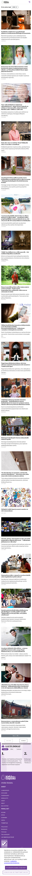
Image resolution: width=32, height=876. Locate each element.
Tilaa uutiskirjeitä (5, 834)
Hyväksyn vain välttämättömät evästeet (16, 872)
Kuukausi (19, 749)
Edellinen (8, 740)
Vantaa (3, 820)
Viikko (11, 749)
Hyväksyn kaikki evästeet (16, 868)
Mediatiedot (4, 829)
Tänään (5, 749)
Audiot (3, 800)
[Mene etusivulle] (8, 778)
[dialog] (16, 862)
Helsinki (3, 812)
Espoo (3, 815)
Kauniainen (4, 817)
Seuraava (23, 740)
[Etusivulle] (5, 2)
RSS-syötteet (4, 806)
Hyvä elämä (4, 793)
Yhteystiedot (4, 826)
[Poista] (16, 7)
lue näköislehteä (7, 837)
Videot (3, 803)
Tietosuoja (3, 832)
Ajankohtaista (5, 790)
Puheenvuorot (5, 795)
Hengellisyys (4, 798)
